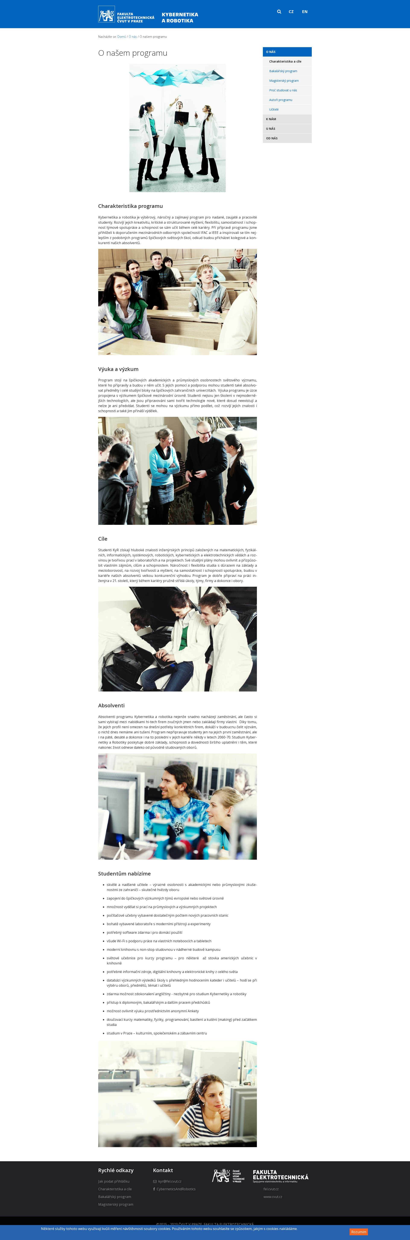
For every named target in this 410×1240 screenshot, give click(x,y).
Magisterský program (284, 81)
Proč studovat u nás (283, 90)
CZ (291, 11)
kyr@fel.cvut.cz (170, 1181)
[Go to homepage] (148, 22)
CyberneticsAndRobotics (176, 1189)
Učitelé (274, 109)
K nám (271, 119)
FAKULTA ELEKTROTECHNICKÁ (229, 1224)
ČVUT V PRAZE (190, 1224)
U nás (270, 129)
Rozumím (358, 1232)
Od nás (272, 138)
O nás (133, 37)
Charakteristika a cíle (285, 61)
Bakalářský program (283, 71)
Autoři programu (280, 100)
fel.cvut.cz (271, 1189)
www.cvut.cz (273, 1196)
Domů (121, 37)
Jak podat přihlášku (113, 1181)
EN (305, 11)
